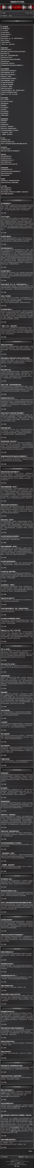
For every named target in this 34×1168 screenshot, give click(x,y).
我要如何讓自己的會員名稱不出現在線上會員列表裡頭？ (13, 51)
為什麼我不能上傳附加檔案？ (7, 84)
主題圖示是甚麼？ (5, 115)
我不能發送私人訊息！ (6, 139)
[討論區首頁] (17, 7)
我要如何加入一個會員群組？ (7, 126)
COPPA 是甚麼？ (5, 30)
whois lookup (5, 1121)
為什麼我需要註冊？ (5, 28)
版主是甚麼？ (4, 122)
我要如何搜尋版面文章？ (6, 156)
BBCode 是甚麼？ (5, 99)
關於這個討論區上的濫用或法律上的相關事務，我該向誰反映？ (15, 191)
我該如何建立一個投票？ (6, 76)
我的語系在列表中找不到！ (7, 57)
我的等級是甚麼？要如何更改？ (8, 63)
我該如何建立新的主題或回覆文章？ (9, 70)
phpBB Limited (5, 1093)
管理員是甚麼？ (4, 120)
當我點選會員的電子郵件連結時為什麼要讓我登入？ (12, 65)
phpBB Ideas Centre (18, 1106)
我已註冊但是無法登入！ (6, 34)
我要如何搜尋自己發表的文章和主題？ (9, 164)
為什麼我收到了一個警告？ (7, 86)
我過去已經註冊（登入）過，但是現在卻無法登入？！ (13, 38)
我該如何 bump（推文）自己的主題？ (9, 94)
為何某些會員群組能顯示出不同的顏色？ (10, 130)
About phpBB (5, 1096)
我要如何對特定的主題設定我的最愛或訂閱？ (11, 171)
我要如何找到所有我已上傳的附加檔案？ (10, 182)
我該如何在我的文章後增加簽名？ (8, 74)
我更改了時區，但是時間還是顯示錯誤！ (10, 55)
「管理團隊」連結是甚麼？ (7, 134)
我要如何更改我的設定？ (6, 49)
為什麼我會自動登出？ (6, 42)
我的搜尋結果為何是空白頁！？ (8, 160)
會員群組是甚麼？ (5, 124)
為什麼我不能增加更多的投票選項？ (9, 78)
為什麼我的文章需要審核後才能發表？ (9, 92)
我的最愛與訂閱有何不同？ (7, 169)
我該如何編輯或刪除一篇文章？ (8, 72)
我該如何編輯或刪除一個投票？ (8, 80)
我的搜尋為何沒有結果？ (6, 158)
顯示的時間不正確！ (5, 53)
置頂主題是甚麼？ (5, 111)
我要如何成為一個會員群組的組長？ (9, 128)
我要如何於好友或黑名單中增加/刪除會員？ (10, 150)
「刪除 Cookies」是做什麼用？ (8, 44)
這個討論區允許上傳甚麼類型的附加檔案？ (10, 180)
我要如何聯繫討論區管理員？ (7, 193)
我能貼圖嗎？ (4, 105)
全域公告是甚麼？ (5, 107)
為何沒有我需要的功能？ (6, 189)
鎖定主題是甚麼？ (5, 113)
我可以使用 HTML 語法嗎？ (7, 101)
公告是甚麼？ (4, 109)
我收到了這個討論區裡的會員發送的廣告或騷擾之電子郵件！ (14, 143)
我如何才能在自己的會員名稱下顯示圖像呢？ (11, 59)
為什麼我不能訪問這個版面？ (7, 82)
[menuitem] (3, 13)
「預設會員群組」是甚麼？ (7, 132)
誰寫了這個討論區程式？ (6, 187)
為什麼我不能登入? (5, 36)
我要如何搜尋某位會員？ (6, 162)
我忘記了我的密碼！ (5, 40)
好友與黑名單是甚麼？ (6, 148)
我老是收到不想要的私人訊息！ (8, 141)
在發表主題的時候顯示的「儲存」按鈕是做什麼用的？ (13, 90)
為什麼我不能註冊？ (5, 32)
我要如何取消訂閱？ (5, 175)
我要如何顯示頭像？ (5, 61)
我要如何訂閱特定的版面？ (7, 173)
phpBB (3, 406)
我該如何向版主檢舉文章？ (7, 88)
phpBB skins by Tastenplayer (20, 1164)
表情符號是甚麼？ (5, 103)
